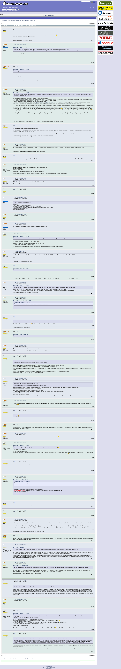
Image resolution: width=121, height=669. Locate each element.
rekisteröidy (15, 7)
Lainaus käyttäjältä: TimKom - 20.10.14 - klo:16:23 (21, 613)
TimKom (5, 29)
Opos (5, 251)
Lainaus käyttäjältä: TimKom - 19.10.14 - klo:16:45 (21, 445)
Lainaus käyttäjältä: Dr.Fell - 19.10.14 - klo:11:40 (20, 334)
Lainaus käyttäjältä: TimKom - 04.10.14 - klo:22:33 (21, 47)
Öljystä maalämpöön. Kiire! (19, 251)
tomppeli (5, 44)
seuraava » (93, 22)
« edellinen (90, 22)
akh (4, 144)
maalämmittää (6, 66)
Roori (5, 164)
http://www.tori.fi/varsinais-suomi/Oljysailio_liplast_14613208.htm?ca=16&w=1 (47, 102)
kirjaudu (12, 7)
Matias (5, 125)
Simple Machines (52, 667)
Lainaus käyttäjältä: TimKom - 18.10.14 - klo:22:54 (21, 285)
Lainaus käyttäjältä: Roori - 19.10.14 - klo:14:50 (20, 479)
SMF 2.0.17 (44, 667)
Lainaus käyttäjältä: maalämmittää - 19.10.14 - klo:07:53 (22, 300)
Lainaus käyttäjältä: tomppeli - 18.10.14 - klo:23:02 (21, 268)
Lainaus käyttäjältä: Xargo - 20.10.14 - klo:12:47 (20, 565)
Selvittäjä (5, 89)
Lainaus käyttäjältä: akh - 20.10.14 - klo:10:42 (20, 547)
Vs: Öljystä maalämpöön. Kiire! (20, 44)
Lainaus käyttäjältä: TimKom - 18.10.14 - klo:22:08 (21, 200)
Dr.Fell (5, 178)
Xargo (5, 544)
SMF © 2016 (48, 667)
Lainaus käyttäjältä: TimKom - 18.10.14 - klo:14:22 (21, 319)
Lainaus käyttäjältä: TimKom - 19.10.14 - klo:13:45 (21, 381)
